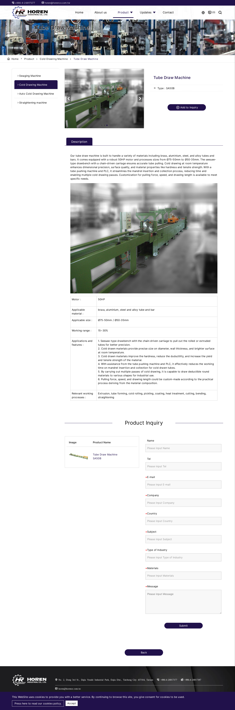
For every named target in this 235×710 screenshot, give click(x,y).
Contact (168, 12)
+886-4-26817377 (25, 2)
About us (100, 12)
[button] (139, 98)
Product (123, 12)
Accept (71, 703)
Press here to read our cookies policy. (38, 703)
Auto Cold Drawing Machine (36, 93)
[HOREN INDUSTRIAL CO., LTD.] (30, 12)
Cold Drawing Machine (54, 58)
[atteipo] (29, 685)
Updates (145, 12)
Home (79, 12)
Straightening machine (33, 102)
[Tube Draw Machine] (78, 456)
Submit (183, 625)
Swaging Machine (30, 75)
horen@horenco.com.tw (57, 2)
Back (144, 652)
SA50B (97, 458)
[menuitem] (36, 75)
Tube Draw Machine (105, 454)
